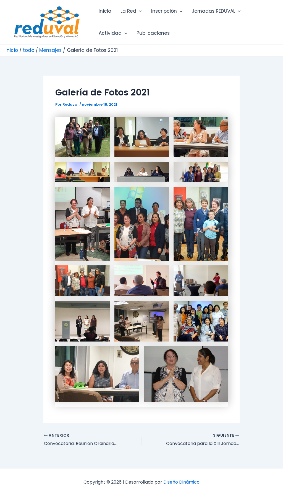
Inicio (105, 11)
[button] (139, 11)
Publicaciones (153, 33)
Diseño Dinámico (181, 482)
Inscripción (164, 11)
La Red (128, 11)
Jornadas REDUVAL (213, 11)
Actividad (110, 33)
